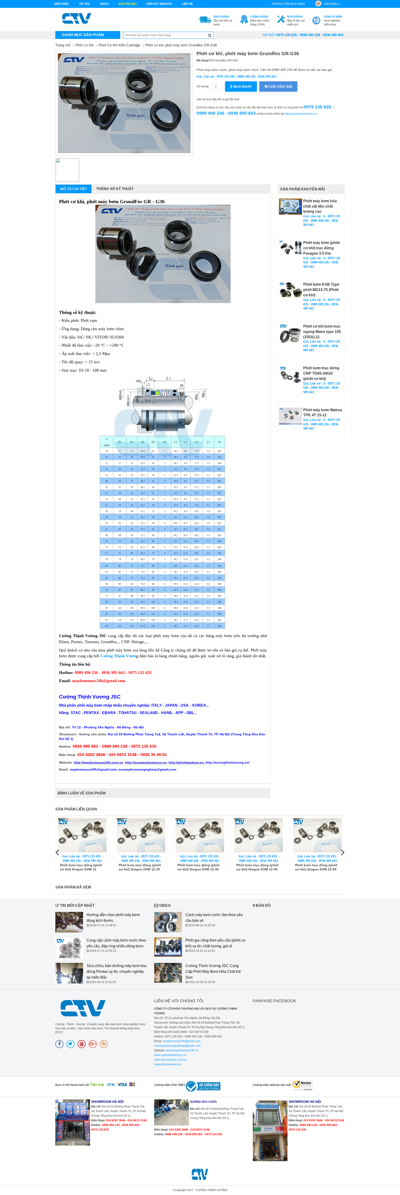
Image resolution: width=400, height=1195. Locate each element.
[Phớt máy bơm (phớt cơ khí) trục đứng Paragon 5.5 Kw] (290, 249)
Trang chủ (62, 45)
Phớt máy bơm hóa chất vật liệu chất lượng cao (320, 206)
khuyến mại (127, 4)
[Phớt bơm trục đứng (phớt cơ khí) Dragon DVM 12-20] (141, 835)
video (104, 4)
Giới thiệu (61, 4)
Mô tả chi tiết (73, 189)
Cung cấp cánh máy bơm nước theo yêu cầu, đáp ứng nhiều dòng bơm (116, 943)
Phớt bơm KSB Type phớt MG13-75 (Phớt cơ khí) (321, 289)
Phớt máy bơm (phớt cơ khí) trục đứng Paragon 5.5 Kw (321, 248)
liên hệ (187, 4)
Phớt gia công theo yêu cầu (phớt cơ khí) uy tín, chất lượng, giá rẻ (215, 943)
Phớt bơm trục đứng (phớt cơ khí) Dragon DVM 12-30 (199, 867)
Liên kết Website (159, 4)
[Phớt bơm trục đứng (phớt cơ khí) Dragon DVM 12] (82, 835)
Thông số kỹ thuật (115, 189)
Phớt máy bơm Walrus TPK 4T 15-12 (322, 412)
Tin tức (84, 4)
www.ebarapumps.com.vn (170, 1059)
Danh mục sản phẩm (83, 35)
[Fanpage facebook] (59, 1044)
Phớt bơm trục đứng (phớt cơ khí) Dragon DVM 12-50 (316, 867)
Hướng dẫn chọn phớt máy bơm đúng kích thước (113, 918)
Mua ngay (242, 87)
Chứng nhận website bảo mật (272, 1085)
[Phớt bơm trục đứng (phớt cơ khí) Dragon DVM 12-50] (317, 835)
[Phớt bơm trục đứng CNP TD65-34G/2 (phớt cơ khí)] (290, 375)
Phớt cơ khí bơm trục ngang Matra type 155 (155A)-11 (322, 331)
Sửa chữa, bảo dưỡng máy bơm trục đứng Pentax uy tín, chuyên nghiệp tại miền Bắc (117, 971)
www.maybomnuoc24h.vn (181, 1050)
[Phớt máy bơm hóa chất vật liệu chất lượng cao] (290, 207)
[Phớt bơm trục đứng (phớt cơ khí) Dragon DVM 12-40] (258, 835)
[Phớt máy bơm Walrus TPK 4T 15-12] (290, 416)
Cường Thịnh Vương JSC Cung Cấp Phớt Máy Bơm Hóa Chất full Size (213, 971)
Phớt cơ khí (84, 45)
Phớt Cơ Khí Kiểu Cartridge (119, 45)
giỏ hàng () (332, 4)
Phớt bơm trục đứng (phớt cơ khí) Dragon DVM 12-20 (140, 867)
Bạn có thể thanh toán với (72, 1085)
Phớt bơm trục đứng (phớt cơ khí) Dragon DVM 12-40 (257, 867)
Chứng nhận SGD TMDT (169, 1085)
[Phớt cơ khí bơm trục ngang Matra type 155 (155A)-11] (290, 335)
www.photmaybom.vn (167, 1064)
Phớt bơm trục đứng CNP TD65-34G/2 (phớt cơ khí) (321, 373)
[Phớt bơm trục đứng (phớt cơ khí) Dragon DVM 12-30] (199, 835)
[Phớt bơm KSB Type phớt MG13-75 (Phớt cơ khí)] (290, 290)
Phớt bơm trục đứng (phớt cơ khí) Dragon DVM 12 (81, 867)
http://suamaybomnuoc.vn (301, 113)
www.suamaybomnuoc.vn (170, 1055)
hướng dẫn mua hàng (288, 4)
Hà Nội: (269, 35)
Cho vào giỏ (280, 87)
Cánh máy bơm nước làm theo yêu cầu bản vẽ (214, 918)
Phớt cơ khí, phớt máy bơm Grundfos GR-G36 (181, 45)
